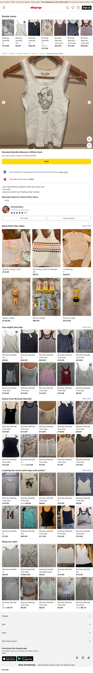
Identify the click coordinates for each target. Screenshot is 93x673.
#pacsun (16, 197)
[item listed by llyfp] (47, 517)
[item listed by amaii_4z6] (47, 374)
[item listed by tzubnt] (10, 484)
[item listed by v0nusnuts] (29, 412)
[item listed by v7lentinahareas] (84, 374)
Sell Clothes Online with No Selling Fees (56, 665)
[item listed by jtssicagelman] (29, 484)
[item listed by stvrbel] (66, 374)
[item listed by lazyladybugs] (47, 341)
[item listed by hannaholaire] (16, 248)
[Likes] (73, 7)
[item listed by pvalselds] (66, 588)
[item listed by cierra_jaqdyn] (10, 412)
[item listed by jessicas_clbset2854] (47, 445)
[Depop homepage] (36, 7)
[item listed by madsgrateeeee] (29, 588)
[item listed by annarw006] (47, 588)
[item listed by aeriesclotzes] (66, 484)
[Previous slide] (3, 102)
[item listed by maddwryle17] (66, 555)
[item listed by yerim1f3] (10, 445)
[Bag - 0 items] (78, 7)
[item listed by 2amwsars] (29, 555)
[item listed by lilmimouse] (47, 484)
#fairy (30, 197)
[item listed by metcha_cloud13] (10, 555)
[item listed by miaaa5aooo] (84, 445)
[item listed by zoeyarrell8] (84, 517)
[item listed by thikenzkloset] (66, 412)
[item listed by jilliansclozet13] (84, 412)
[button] (51, 213)
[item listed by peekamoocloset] (10, 588)
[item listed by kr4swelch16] (10, 517)
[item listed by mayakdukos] (29, 374)
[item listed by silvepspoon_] (84, 555)
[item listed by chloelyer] (84, 484)
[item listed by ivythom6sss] (66, 445)
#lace (35, 197)
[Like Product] (11, 22)
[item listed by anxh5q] (29, 517)
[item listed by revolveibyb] (84, 588)
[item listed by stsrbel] (10, 374)
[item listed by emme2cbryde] (47, 555)
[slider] (46, 102)
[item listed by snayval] (47, 412)
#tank (23, 197)
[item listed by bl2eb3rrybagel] (84, 341)
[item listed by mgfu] (66, 341)
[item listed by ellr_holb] (29, 341)
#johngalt (7, 197)
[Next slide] (89, 102)
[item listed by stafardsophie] (10, 341)
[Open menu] (4, 7)
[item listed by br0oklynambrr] (29, 445)
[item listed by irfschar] (66, 517)
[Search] (67, 7)
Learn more (63, 172)
